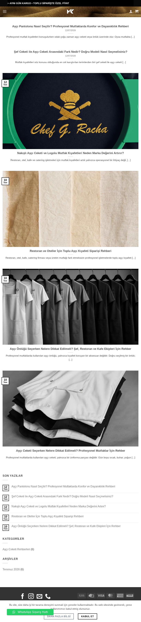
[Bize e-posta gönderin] (39, 596)
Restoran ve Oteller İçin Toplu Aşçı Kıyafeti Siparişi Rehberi (70, 251)
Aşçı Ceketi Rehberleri (16, 549)
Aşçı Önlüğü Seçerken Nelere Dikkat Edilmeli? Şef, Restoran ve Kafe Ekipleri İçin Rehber (70, 348)
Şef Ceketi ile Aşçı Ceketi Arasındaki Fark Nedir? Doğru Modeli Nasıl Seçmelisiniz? (70, 51)
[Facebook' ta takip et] (22, 596)
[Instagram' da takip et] (31, 596)
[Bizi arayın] (48, 596)
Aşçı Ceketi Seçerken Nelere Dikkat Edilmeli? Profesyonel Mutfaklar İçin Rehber (70, 450)
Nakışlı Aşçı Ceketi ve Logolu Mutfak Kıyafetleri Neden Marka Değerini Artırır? (70, 153)
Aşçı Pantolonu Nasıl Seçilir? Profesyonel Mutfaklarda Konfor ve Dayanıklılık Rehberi (70, 26)
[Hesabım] (131, 11)
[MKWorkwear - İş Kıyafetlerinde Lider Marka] (70, 11)
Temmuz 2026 (11, 569)
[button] (5, 11)
